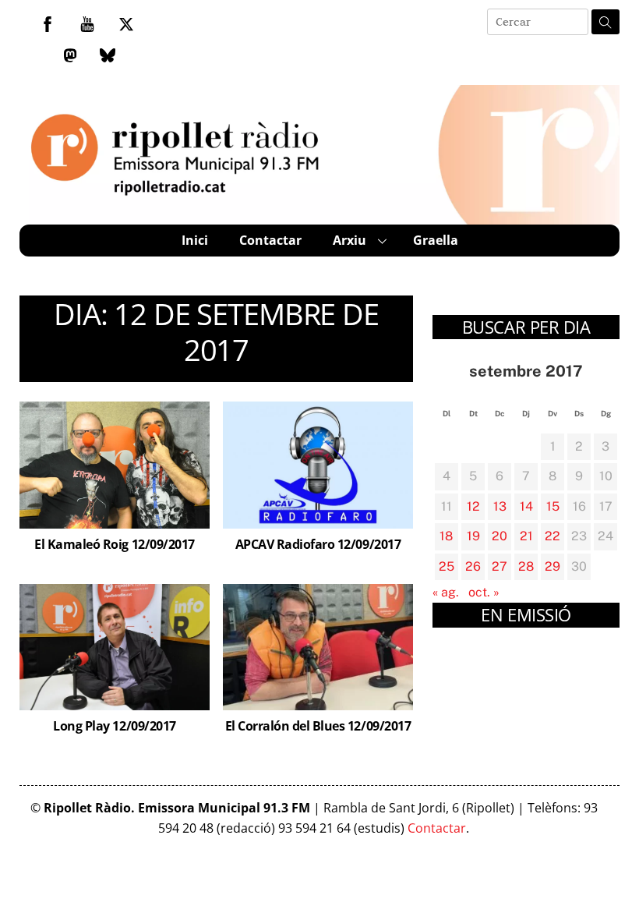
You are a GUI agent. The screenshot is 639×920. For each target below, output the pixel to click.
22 (552, 536)
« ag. (445, 592)
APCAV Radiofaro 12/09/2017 (318, 544)
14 (526, 506)
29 (552, 566)
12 (473, 506)
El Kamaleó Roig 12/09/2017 (114, 544)
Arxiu (349, 240)
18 (446, 536)
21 (526, 536)
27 (499, 566)
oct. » (484, 592)
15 (553, 506)
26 (473, 566)
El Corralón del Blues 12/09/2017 (318, 725)
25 (446, 566)
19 (473, 536)
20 (499, 536)
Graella (435, 240)
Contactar (270, 240)
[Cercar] (605, 21)
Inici (195, 240)
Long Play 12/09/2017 (114, 725)
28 (526, 566)
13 (500, 506)
